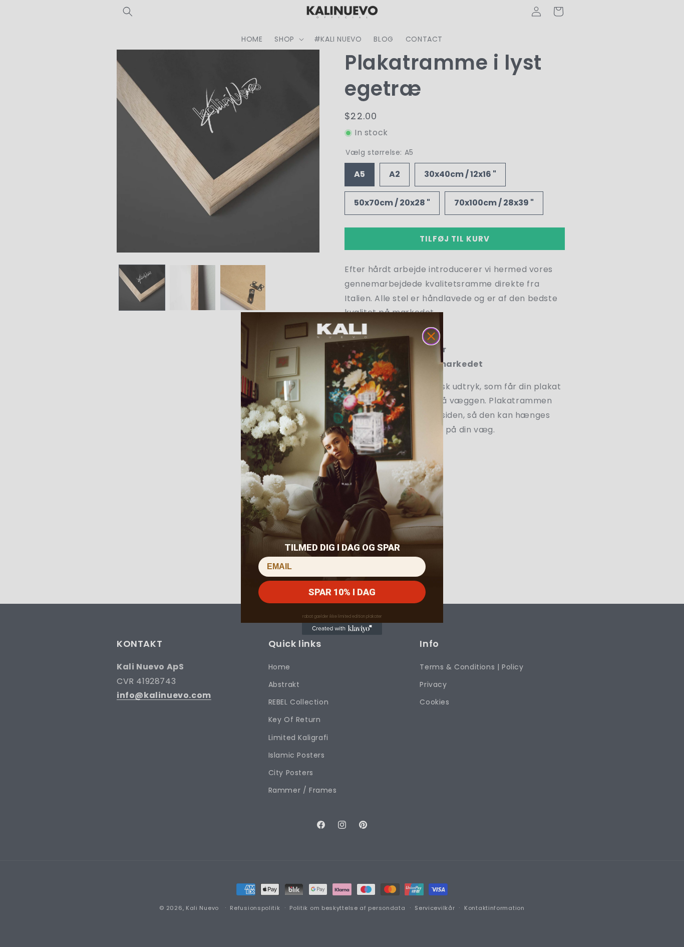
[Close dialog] (431, 336)
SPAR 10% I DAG (342, 592)
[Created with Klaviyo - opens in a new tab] (342, 629)
